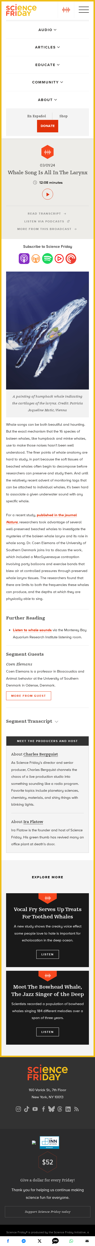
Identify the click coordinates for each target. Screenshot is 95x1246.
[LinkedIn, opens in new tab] (68, 1108)
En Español (36, 116)
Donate (48, 126)
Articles (45, 47)
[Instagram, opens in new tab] (18, 1108)
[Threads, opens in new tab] (60, 1108)
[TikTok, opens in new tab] (26, 1108)
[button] (66, 9)
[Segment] (47, 152)
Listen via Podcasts (44, 221)
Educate (45, 65)
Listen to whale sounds (32, 630)
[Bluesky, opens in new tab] (51, 1108)
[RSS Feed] (76, 1108)
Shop (63, 116)
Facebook (8, 1241)
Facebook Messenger (24, 1241)
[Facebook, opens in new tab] (43, 1108)
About (45, 100)
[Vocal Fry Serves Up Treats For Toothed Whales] (47, 930)
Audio (45, 30)
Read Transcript (44, 213)
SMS (55, 1241)
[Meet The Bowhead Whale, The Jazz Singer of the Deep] (47, 1008)
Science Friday (21, 10)
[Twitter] (40, 1241)
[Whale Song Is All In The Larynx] (47, 194)
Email (87, 1241)
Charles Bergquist (40, 754)
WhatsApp (71, 1241)
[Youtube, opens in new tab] (35, 1108)
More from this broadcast (44, 229)
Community (45, 82)
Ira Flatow (33, 822)
